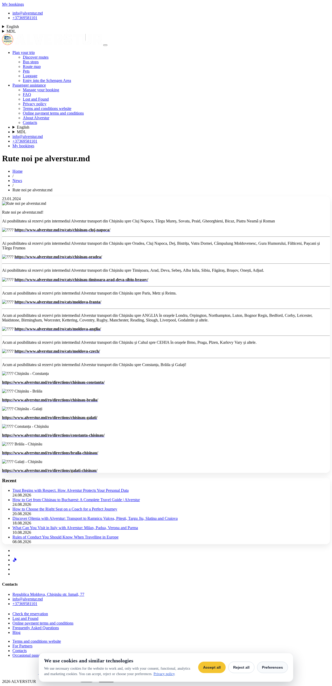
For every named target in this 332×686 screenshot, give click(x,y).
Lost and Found (36, 99)
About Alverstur (36, 118)
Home (17, 171)
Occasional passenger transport (37, 655)
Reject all (241, 667)
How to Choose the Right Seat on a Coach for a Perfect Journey (64, 509)
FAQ (27, 94)
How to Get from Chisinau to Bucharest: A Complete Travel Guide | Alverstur (76, 500)
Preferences (272, 667)
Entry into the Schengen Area (47, 80)
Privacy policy (34, 104)
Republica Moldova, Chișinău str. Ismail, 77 (48, 594)
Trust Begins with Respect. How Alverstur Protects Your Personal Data (70, 490)
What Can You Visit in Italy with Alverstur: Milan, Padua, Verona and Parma (75, 528)
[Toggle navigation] (105, 45)
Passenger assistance (29, 85)
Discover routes (36, 57)
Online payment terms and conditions (53, 113)
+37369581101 (24, 18)
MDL (11, 31)
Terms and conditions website (47, 108)
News (17, 180)
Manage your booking (41, 90)
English (12, 26)
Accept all (212, 667)
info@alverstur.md (27, 13)
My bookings (13, 4)
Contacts (30, 122)
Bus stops (31, 62)
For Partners (22, 646)
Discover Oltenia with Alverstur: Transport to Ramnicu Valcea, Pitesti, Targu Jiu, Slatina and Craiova (95, 518)
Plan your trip (23, 52)
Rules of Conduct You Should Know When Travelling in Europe (65, 537)
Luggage (30, 76)
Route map (32, 66)
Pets (26, 71)
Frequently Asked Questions (35, 628)
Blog (16, 632)
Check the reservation (30, 614)
